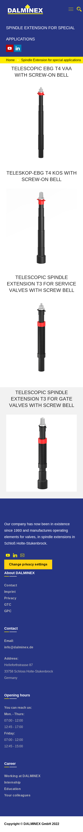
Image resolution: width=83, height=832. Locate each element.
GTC (7, 604)
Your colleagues (17, 795)
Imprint (10, 591)
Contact (10, 585)
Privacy (10, 598)
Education (12, 789)
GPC (8, 611)
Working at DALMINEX (22, 776)
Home (10, 60)
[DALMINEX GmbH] (25, 9)
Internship (12, 782)
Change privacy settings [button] (28, 564)
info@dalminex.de (18, 647)
